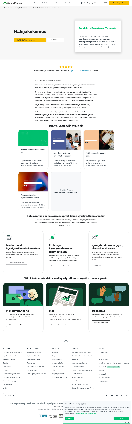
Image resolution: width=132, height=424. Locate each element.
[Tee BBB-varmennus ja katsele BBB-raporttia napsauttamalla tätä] (43, 417)
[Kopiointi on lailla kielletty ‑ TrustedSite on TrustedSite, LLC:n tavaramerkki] (62, 417)
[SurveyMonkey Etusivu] (12, 3)
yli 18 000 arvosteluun (80, 70)
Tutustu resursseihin (15, 325)
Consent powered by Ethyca (120, 422)
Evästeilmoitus (92, 413)
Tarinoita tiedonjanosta (59, 325)
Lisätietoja (97, 265)
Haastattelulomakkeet (40, 8)
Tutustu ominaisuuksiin (16, 263)
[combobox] (9, 395)
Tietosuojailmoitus (81, 413)
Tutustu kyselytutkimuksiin (60, 266)
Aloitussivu (8, 8)
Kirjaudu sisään (102, 3)
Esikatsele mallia (54, 40)
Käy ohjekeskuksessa (101, 322)
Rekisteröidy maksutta (119, 3)
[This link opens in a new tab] (107, 396)
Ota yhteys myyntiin (90, 3)
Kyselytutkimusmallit (22, 8)
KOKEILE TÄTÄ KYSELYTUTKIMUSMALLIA (26, 40)
